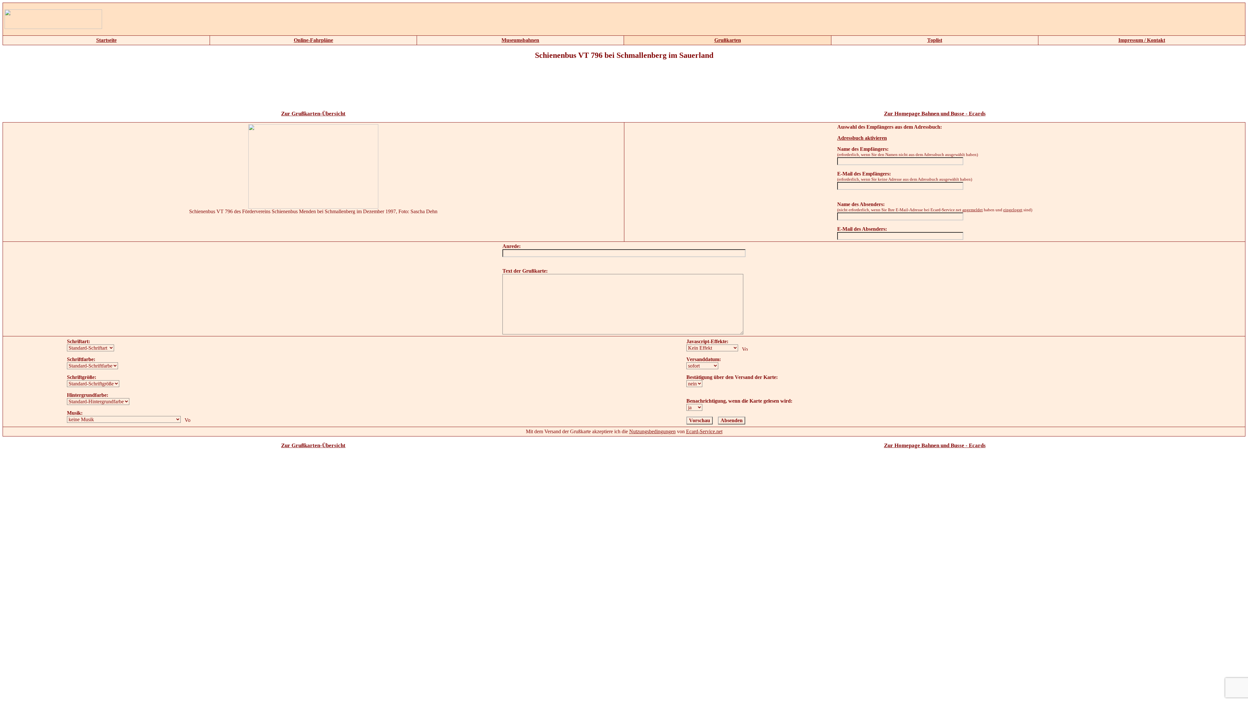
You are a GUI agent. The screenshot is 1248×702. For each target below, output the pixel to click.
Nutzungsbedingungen (652, 431)
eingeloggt (1012, 209)
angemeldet (972, 209)
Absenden (732, 420)
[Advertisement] (404, 19)
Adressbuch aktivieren (862, 138)
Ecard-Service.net (704, 431)
